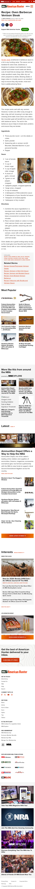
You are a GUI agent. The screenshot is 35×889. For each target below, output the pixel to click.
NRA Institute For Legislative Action (11, 724)
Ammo (3, 705)
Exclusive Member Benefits (8, 735)
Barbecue (14, 257)
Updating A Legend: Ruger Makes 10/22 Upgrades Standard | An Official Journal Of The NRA (17, 601)
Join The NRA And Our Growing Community (17, 828)
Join (13, 1)
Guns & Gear (5, 707)
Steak (5, 258)
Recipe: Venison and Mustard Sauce (16, 273)
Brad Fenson (26, 260)
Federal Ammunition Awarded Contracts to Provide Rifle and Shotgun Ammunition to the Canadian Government (11, 491)
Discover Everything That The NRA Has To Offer (16, 851)
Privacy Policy (4, 881)
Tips (2, 715)
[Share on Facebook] (3, 24)
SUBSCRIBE (10, 660)
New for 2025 (5, 607)
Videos (3, 717)
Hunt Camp (7, 260)
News (2, 20)
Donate (23, 1)
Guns (2, 710)
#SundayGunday (7, 613)
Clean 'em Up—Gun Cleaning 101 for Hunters (11, 522)
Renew (18, 1)
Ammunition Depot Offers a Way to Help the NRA (16, 452)
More (12, 426)
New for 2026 (9, 473)
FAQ (2, 684)
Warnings (3, 884)
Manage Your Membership (8, 740)
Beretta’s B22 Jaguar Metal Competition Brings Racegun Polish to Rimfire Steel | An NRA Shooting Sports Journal (17, 594)
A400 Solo (16, 583)
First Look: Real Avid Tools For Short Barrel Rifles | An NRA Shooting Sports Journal (17, 587)
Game (26, 258)
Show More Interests (21, 637)
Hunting (10, 258)
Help (2, 686)
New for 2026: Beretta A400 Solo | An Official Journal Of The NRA (16, 579)
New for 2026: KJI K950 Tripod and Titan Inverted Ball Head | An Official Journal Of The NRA (25, 409)
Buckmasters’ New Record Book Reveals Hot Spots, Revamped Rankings (10, 512)
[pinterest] (11, 24)
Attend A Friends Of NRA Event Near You (16, 874)
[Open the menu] (31, 6)
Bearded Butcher (18, 145)
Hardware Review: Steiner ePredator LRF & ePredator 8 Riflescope (11, 501)
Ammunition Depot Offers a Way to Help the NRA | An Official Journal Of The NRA (8, 390)
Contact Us (4, 681)
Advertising (4, 679)
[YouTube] (34, 2)
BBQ (19, 257)
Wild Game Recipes (10, 20)
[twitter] (7, 24)
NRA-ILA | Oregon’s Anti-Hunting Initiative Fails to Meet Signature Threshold (8, 413)
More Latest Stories (21, 536)
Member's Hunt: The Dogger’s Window (11, 479)
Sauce (22, 257)
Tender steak (5, 60)
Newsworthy (18, 260)
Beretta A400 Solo (8, 583)
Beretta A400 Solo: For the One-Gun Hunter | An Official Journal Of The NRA (25, 390)
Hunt (19, 258)
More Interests (18, 552)
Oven (9, 257)
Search (3, 689)
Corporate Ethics (23, 881)
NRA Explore (4, 726)
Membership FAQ (6, 738)
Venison (27, 257)
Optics (3, 712)
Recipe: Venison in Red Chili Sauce (16, 271)
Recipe (6, 257)
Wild (23, 258)
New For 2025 (6, 556)
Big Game (18, 20)
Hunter (15, 258)
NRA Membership (6, 733)
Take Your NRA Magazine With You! (14, 805)
